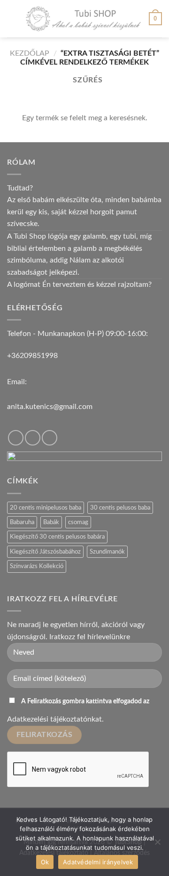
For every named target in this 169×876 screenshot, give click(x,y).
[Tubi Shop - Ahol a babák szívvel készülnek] (83, 19)
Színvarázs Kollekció (36, 566)
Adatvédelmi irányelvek (98, 862)
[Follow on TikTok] (32, 437)
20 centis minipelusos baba (45, 508)
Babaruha (22, 522)
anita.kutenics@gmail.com (49, 406)
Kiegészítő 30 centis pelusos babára (57, 537)
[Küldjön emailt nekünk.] (49, 437)
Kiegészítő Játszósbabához (45, 552)
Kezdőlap (29, 53)
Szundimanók (107, 552)
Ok (45, 862)
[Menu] (12, 18)
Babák (51, 522)
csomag (78, 522)
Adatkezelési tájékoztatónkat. (55, 719)
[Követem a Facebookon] (15, 437)
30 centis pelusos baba (120, 508)
